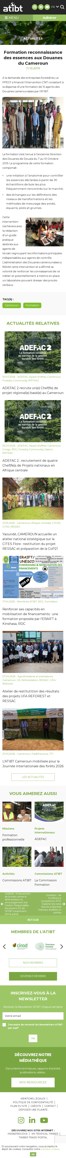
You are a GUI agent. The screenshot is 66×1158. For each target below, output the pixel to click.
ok (33, 1154)
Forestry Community (14, 380)
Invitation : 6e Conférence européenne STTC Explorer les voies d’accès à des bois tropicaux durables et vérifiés (49, 904)
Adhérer (49, 18)
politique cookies (50, 1149)
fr (53, 7)
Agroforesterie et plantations (35, 676)
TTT (51, 753)
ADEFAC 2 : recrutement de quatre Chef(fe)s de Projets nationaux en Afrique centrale (30, 465)
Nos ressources (33, 1082)
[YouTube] (44, 1122)
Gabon (48, 449)
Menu (13, 18)
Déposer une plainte (33, 1109)
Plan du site (18, 1106)
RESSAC (15, 526)
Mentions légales (33, 1098)
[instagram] (21, 1122)
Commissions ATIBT (16, 880)
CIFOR (56, 522)
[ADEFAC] (49, 812)
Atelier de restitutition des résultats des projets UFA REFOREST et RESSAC (30, 696)
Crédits (36, 1106)
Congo (6, 449)
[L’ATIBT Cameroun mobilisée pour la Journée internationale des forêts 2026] (33, 729)
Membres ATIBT (27, 601)
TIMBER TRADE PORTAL (33, 1137)
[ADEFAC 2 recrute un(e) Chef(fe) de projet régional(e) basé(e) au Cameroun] (33, 352)
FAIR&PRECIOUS (18, 1133)
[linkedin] (32, 1122)
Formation (32, 305)
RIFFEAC (33, 380)
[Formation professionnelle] (16, 812)
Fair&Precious (40, 753)
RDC (14, 449)
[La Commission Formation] (49, 857)
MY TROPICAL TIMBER (45, 1133)
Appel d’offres (37, 376)
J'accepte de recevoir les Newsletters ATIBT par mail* (35, 1026)
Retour (33, 920)
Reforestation (29, 680)
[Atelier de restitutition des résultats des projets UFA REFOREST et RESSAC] (33, 652)
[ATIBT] (13, 7)
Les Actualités (33, 777)
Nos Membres (33, 962)
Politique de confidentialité (33, 1102)
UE (18, 680)
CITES (5, 526)
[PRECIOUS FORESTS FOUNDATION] (46, 947)
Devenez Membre (33, 976)
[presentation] (4, 946)
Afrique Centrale (41, 522)
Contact (50, 1106)
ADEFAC (22, 376)
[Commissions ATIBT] (16, 857)
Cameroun (12, 305)
